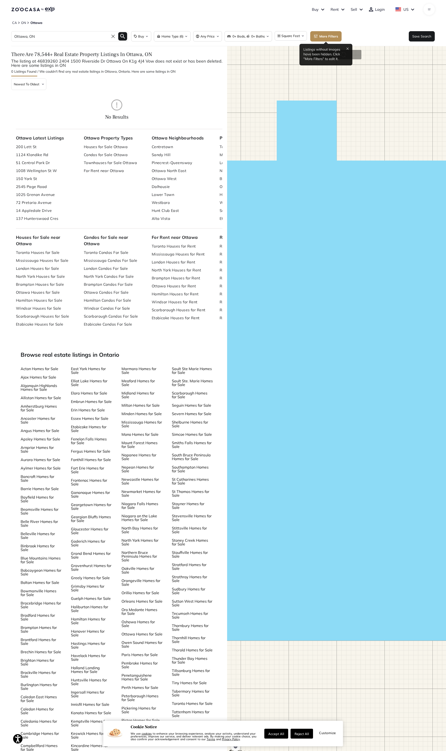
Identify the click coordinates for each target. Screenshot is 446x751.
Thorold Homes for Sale (192, 650)
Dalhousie (161, 186)
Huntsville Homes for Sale (89, 682)
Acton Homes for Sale (39, 368)
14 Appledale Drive (34, 210)
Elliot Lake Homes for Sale (89, 383)
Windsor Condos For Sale (107, 308)
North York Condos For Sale (109, 276)
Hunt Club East (165, 210)
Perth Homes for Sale (140, 687)
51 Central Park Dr (33, 162)
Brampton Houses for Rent (176, 278)
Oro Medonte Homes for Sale (139, 611)
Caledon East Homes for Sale (39, 699)
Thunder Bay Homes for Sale (189, 660)
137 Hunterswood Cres (37, 218)
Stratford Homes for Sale (189, 566)
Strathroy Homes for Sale (189, 579)
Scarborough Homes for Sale (189, 395)
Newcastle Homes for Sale (140, 481)
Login (380, 9)
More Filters (328, 36)
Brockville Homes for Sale (38, 674)
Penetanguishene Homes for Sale (137, 677)
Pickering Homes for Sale (139, 710)
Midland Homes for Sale (138, 395)
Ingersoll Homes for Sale (87, 694)
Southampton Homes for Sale (190, 469)
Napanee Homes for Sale (139, 457)
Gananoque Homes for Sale (90, 494)
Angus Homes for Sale (40, 430)
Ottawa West (164, 178)
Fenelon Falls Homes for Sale (89, 441)
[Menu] (429, 9)
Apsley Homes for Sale (40, 439)
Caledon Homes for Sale (37, 711)
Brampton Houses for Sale (40, 284)
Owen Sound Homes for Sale (142, 644)
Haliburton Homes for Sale (89, 609)
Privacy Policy (231, 739)
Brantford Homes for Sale (38, 641)
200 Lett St (26, 146)
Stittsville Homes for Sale (189, 530)
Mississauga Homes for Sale (142, 424)
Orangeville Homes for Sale (141, 582)
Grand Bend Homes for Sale (91, 555)
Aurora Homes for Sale (40, 459)
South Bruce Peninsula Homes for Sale (191, 457)
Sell (354, 9)
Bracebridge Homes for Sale (41, 605)
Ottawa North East (169, 170)
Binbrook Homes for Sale (38, 548)
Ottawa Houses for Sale (38, 292)
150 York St (26, 178)
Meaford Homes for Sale (138, 383)
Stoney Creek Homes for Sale (190, 542)
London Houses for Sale (37, 268)
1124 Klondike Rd (32, 154)
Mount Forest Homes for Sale (140, 444)
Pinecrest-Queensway (172, 162)
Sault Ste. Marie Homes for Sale (192, 383)
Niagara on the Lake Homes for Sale (139, 518)
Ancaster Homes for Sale (38, 420)
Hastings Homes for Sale (88, 645)
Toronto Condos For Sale (106, 252)
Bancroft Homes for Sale (37, 478)
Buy (315, 9)
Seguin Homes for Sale (191, 405)
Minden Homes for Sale (142, 413)
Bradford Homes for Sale (38, 617)
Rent (335, 9)
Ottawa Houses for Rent (174, 286)
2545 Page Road (31, 186)
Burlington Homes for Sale (39, 686)
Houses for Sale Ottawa (106, 146)
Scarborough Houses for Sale (42, 316)
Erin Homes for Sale (88, 410)
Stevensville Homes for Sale (192, 518)
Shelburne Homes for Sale (190, 424)
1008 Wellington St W (36, 170)
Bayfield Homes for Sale (37, 499)
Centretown (162, 146)
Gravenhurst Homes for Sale (91, 567)
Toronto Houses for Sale (38, 252)
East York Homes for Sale (88, 370)
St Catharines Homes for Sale (190, 481)
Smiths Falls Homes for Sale (192, 444)
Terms (211, 739)
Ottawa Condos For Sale (106, 292)
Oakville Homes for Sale (138, 570)
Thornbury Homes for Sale (190, 627)
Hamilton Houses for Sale (39, 300)
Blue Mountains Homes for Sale (41, 560)
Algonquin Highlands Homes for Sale (39, 387)
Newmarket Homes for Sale (141, 493)
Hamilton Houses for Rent (175, 294)
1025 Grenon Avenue (35, 194)
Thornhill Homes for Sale (189, 639)
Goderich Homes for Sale (88, 543)
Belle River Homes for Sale (39, 523)
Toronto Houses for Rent (174, 246)
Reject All (302, 733)
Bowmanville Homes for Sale (38, 593)
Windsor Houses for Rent (175, 302)
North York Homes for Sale (140, 542)
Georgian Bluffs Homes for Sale (91, 518)
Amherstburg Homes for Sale (39, 408)
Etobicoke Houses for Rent (176, 317)
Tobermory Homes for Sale (191, 693)
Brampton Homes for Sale (39, 629)
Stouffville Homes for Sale (190, 554)
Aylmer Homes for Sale (41, 468)
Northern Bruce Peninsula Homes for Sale (139, 556)
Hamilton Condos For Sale (107, 300)
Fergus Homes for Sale (90, 451)
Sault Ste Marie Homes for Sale (192, 370)
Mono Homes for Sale (140, 434)
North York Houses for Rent (176, 270)
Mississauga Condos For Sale (110, 260)
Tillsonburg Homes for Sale (191, 672)
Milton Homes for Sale (141, 405)
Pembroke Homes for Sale (140, 665)
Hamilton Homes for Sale (88, 621)
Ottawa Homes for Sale (142, 634)
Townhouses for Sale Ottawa (110, 162)
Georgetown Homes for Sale (91, 506)
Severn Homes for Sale (191, 413)
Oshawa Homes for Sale (138, 624)
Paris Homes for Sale (140, 654)
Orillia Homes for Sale (140, 592)
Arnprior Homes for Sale (37, 449)
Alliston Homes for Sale (41, 397)
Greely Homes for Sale (90, 577)
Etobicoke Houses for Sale (39, 324)
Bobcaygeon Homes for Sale (41, 572)
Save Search (421, 36)
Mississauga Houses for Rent (178, 254)
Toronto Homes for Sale (192, 703)
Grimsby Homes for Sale (87, 588)
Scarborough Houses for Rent (179, 310)
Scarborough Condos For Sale (111, 316)
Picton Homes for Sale (141, 720)
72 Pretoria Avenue (34, 202)
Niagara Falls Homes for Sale (140, 505)
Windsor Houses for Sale (38, 308)
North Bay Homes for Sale (140, 530)
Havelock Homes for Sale (88, 657)
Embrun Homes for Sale (91, 401)
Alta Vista (161, 218)
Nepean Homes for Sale (138, 469)
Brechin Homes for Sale (41, 652)
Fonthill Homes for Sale (91, 459)
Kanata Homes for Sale (91, 712)
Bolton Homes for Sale (40, 582)
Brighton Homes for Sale (37, 662)
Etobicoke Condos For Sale (108, 324)
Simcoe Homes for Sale (192, 434)
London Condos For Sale (106, 268)
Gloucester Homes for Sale (89, 531)
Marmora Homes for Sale (139, 370)
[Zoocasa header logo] (33, 9)
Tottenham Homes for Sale (191, 714)
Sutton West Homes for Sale (192, 603)
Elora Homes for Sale (89, 393)
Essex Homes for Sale (89, 418)
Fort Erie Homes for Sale (87, 470)
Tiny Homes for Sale (189, 682)
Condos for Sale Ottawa (106, 154)
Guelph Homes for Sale (91, 598)
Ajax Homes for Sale (38, 377)
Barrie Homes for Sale (40, 488)
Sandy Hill (161, 154)
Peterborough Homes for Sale (140, 698)
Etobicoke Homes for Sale (89, 428)
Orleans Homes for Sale (142, 601)
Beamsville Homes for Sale (40, 511)
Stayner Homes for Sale (188, 505)
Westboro (161, 202)
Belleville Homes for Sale (38, 535)
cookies (147, 733)
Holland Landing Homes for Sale (85, 669)
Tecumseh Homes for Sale (190, 615)
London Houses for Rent (173, 262)
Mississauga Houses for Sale (42, 260)
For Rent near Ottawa (104, 170)
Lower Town (163, 194)
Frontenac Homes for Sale (89, 482)
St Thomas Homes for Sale (190, 493)
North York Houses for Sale (40, 276)
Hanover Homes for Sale (88, 633)
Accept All (276, 733)
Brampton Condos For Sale (108, 284)
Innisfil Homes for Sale (90, 704)
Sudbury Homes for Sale (188, 591)
